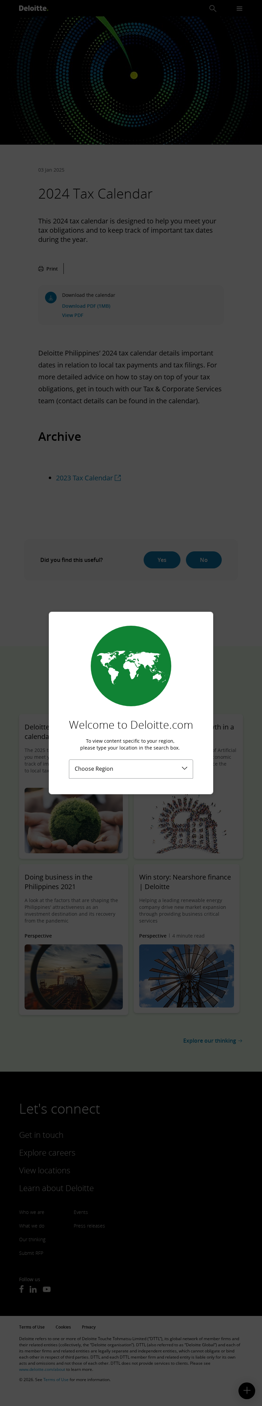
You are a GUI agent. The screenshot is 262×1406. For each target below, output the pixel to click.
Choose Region (94, 768)
